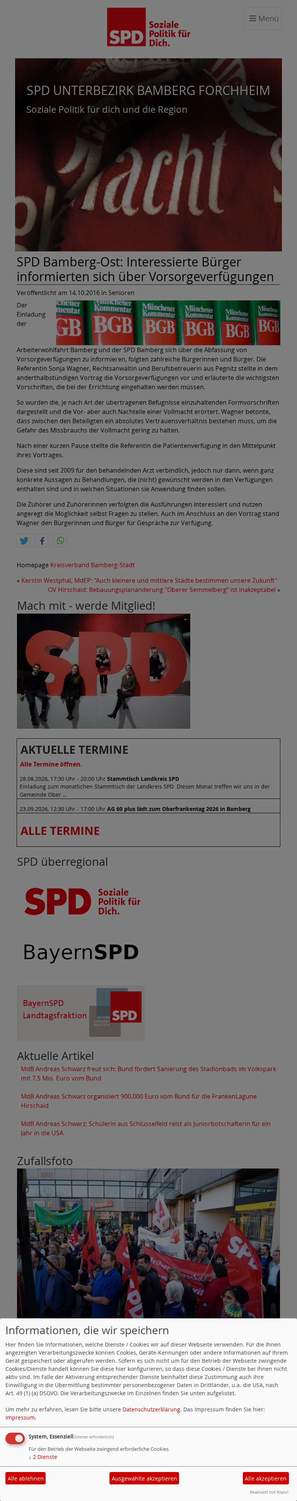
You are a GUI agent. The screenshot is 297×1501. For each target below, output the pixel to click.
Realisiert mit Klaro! (269, 1492)
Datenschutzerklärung (151, 1409)
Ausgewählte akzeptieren (144, 1478)
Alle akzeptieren (266, 1478)
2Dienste (43, 1456)
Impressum (20, 1417)
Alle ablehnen (26, 1478)
